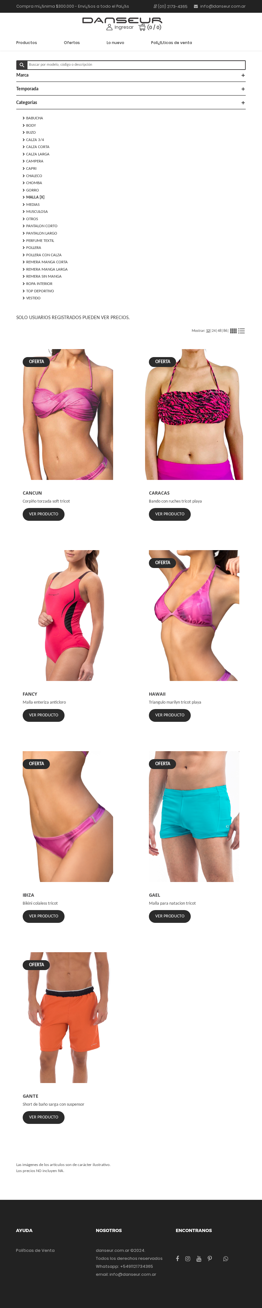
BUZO (29, 132)
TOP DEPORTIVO (38, 291)
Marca (131, 75)
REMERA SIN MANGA (42, 276)
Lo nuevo (115, 42)
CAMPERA (33, 161)
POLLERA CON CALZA (42, 255)
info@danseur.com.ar (222, 6)
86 (225, 331)
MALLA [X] (33, 197)
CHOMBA (32, 182)
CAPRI (29, 168)
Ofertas (72, 42)
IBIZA (28, 895)
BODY (29, 125)
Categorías (131, 102)
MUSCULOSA (35, 211)
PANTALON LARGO (40, 233)
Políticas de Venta (35, 1250)
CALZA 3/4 (33, 139)
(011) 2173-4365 (173, 6)
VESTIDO (32, 298)
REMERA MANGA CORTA (45, 262)
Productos (26, 42)
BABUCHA (33, 118)
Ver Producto (43, 514)
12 (208, 331)
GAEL (154, 895)
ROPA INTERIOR (37, 283)
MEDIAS (31, 204)
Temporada (131, 89)
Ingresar (124, 27)
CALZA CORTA (36, 146)
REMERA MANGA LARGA (45, 269)
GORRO (31, 190)
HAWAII (157, 694)
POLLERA (32, 247)
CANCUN (32, 493)
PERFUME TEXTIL (38, 240)
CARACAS (159, 493)
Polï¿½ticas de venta (171, 42)
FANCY (30, 694)
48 (219, 331)
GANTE (30, 1096)
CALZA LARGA (36, 154)
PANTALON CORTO (40, 225)
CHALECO (32, 175)
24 (214, 331)
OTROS (30, 218)
